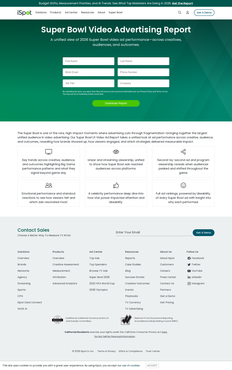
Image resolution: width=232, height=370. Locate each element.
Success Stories (134, 277)
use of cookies (131, 365)
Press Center (168, 277)
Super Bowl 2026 (99, 277)
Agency (22, 277)
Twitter (196, 264)
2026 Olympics (98, 290)
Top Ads (94, 258)
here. (164, 332)
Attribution (59, 277)
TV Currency (133, 302)
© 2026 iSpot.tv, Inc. (83, 351)
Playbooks (131, 296)
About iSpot (167, 258)
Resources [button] (87, 12)
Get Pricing (167, 302)
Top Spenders (98, 264)
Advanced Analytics (65, 283)
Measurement (61, 271)
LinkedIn (197, 277)
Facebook (198, 258)
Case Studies (133, 264)
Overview (23, 258)
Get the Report (182, 3)
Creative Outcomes (137, 283)
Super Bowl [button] (115, 12)
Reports (130, 258)
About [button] (101, 12)
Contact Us (167, 283)
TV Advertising (134, 309)
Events (129, 290)
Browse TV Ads (98, 271)
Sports (22, 290)
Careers (165, 271)
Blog (128, 271)
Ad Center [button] (71, 12)
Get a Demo (167, 296)
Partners (165, 290)
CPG (20, 296)
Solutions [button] (41, 12)
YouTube (197, 271)
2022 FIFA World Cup (102, 283)
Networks (23, 271)
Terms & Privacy (106, 351)
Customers (167, 264)
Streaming (24, 283)
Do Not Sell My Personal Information (115, 336)
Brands (22, 264)
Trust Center (153, 351)
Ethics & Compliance (131, 351)
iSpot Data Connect (30, 302)
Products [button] (55, 12)
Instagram (198, 283)
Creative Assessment (66, 264)
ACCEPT (152, 365)
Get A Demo (204, 12)
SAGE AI (22, 309)
